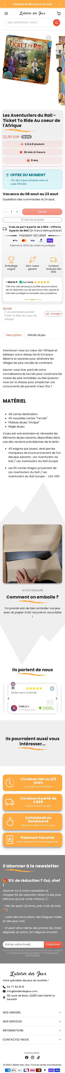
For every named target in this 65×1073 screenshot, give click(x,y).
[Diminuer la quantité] (6, 211)
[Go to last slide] (5, 69)
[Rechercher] (56, 22)
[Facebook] (27, 1057)
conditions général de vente (24, 952)
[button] (6, 13)
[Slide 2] (32, 299)
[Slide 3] (38, 299)
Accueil (7, 308)
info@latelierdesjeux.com (22, 991)
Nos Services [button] (12, 1021)
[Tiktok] (38, 1057)
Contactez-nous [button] (16, 1039)
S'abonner (53, 944)
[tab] (13, 334)
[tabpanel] (32, 411)
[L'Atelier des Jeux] (32, 13)
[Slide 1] (26, 299)
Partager (55, 313)
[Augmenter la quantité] (17, 211)
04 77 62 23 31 (15, 986)
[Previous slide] (4, 759)
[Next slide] (59, 69)
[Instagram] (33, 1057)
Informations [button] (13, 1030)
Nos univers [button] (11, 1012)
